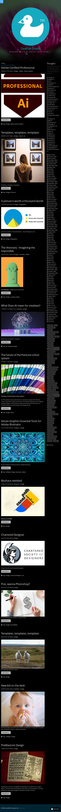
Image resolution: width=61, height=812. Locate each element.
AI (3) (49, 81)
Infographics (22, 204)
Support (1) (51, 144)
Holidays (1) (51, 119)
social (50, 425)
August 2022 (51, 232)
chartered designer (15, 575)
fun (49, 388)
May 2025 (51, 173)
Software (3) (51, 142)
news (49, 416)
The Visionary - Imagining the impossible (18, 249)
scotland (50, 418)
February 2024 (52, 199)
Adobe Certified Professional (17, 67)
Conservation (52, 358)
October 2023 (52, 207)
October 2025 (52, 164)
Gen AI (21, 136)
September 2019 (53, 294)
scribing (50, 421)
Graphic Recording (51, 395)
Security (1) (51, 140)
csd (23, 575)
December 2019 (52, 289)
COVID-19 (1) (51, 95)
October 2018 (52, 314)
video (55, 441)
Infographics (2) (52, 126)
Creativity (22, 254)
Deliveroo (51, 374)
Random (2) (51, 135)
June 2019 (51, 300)
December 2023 (52, 203)
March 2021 (51, 262)
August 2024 (51, 189)
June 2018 (51, 321)
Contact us (22, 808)
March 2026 (51, 155)
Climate (50, 354)
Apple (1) (50, 85)
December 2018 (52, 311)
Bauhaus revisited (11, 480)
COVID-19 (51, 361)
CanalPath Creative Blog (8, 65)
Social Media (13, 625)
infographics (13, 239)
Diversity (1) (51, 104)
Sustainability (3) (53, 146)
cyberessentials (52, 367)
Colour (12, 412)
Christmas (51, 352)
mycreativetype (52, 414)
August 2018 (51, 318)
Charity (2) (51, 92)
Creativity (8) (51, 97)
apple (49, 330)
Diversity (50, 381)
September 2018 (53, 316)
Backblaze (51, 334)
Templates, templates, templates (20, 132)
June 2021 (51, 257)
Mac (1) (50, 128)
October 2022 (52, 228)
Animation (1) (52, 83)
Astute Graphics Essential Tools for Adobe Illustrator (21, 422)
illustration (51, 401)
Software (16, 428)
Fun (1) (50, 112)
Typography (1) (52, 147)
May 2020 (51, 280)
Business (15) (52, 90)
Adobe (21, 71)
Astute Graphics (28, 71)
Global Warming (52, 392)
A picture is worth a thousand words (22, 201)
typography (51, 439)
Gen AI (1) (51, 113)
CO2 (57, 354)
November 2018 (52, 312)
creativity (12, 297)
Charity (50, 345)
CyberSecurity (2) (53, 99)
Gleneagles (51, 390)
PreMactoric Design (12, 745)
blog (57, 336)
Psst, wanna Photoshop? (15, 584)
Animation (51, 327)
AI (24, 136)
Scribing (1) (51, 138)
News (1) (50, 131)
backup (50, 336)
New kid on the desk (13, 685)
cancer (50, 343)
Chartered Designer (12, 534)
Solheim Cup (51, 432)
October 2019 (52, 293)
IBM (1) (50, 120)
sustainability (52, 436)
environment (52, 385)
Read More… (5, 120)
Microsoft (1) (51, 129)
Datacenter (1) (52, 101)
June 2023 (51, 214)
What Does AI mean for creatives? (20, 305)
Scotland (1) (51, 137)
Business (16, 484)
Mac (49, 409)
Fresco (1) (51, 110)
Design (16, 71)
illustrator (18, 472)
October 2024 (52, 185)
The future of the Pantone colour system (20, 356)
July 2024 (50, 190)
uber (49, 441)
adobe (12, 124)
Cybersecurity (52, 370)
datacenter (51, 372)
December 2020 (52, 268)
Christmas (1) (52, 94)
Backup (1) (51, 88)
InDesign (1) (51, 124)
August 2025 (51, 167)
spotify (50, 434)
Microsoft (51, 412)
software (8, 472)
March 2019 (51, 305)
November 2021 (52, 248)
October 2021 (52, 250)
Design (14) (51, 103)
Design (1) (51, 77)
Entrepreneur (52, 383)
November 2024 (52, 183)
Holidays (50, 398)
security (50, 423)
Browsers (51, 339)
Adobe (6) (51, 79)
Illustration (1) (52, 122)
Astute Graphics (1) (53, 86)
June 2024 (51, 192)
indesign (50, 405)
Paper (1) (50, 133)
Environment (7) (52, 108)
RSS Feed (50, 445)
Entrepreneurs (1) (53, 106)
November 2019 (52, 291)
